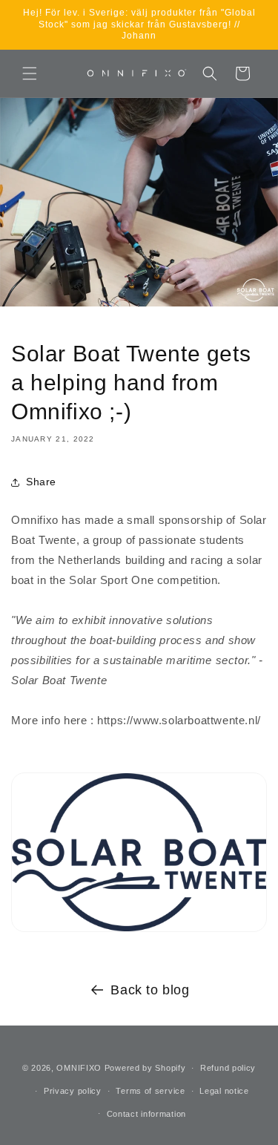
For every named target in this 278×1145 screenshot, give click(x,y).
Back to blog (149, 989)
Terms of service (150, 1090)
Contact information (146, 1113)
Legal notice (223, 1090)
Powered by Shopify (145, 1067)
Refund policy (228, 1067)
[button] (29, 73)
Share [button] (41, 482)
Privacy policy (73, 1090)
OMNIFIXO (79, 1067)
